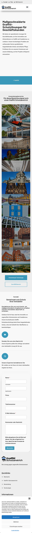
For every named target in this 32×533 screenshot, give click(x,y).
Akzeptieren (16, 517)
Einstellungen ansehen (16, 526)
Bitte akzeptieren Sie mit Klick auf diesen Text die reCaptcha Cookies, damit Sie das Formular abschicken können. (15, 440)
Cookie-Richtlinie (15, 530)
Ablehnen (16, 522)
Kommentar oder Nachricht (13, 422)
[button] (29, 498)
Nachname (8, 391)
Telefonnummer (10, 404)
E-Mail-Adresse (10, 413)
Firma (7, 395)
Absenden (10, 448)
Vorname (7, 384)
